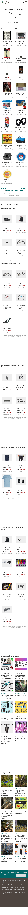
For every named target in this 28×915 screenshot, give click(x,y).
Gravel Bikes (3, 810)
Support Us (16, 885)
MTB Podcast (10, 887)
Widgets (22, 885)
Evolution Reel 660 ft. (21, 162)
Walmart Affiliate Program (8, 45)
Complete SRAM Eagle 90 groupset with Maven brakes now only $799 (20, 676)
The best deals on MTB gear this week (20, 717)
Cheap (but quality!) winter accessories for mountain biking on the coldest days (21, 861)
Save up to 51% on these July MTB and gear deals (20, 738)
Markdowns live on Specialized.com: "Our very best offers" (7, 718)
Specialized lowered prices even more (20, 695)
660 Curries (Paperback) (7, 145)
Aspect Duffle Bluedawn (21, 145)
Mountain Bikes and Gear (6, 671)
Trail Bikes (3, 735)
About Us (10, 885)
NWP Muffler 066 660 (7, 162)
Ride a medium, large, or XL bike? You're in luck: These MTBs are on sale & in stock (7, 697)
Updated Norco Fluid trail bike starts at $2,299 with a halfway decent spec (7, 793)
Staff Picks (24, 189)
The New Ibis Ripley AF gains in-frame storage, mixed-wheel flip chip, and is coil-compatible (21, 838)
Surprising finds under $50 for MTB (21, 812)
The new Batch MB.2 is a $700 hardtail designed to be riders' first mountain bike (21, 793)
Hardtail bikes (18, 788)
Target (21, 80)
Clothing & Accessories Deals (12, 189)
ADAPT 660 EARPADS (21, 128)
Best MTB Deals (10, 187)
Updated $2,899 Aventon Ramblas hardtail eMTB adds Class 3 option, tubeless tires (6, 838)
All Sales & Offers (18, 190)
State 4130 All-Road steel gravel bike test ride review (6, 860)
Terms (22, 892)
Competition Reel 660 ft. (7, 179)
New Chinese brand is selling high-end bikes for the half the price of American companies (7, 815)
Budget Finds (9, 190)
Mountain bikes (4, 693)
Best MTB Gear (9, 889)
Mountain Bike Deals (19, 889)
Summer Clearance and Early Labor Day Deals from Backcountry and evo (6, 676)
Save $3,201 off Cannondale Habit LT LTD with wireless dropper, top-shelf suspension (6, 740)
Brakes (16, 671)
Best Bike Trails (18, 887)
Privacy (4, 893)
